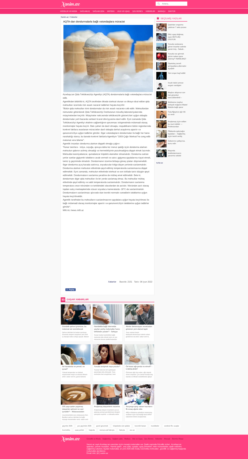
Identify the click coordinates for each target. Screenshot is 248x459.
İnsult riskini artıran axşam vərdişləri (175, 84)
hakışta (122, 430)
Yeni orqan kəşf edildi (176, 73)
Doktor (171, 11)
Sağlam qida (98, 11)
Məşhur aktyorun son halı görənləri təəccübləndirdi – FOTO (176, 95)
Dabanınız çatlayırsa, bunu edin (176, 142)
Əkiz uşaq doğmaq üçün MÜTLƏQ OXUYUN (175, 36)
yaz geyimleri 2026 (84, 426)
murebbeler (155, 426)
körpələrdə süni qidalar (121, 426)
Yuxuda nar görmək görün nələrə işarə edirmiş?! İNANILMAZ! (177, 56)
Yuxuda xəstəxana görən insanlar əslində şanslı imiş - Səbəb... (177, 46)
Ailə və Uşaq (123, 11)
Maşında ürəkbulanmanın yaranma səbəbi (174, 153)
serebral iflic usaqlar (171, 426)
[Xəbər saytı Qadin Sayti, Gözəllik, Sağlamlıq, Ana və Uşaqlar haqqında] (70, 4)
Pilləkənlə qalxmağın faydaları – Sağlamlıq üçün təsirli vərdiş (176, 133)
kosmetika (66, 430)
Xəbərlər (150, 11)
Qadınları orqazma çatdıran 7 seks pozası (177, 26)
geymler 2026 (67, 426)
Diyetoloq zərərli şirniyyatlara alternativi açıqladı (177, 65)
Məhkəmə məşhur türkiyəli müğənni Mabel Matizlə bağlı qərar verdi (177, 105)
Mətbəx (111, 11)
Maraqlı (161, 11)
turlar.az (159, 163)
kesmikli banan (140, 426)
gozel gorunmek (102, 426)
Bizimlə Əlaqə (177, 439)
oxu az (132, 430)
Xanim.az (65, 17)
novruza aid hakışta (107, 430)
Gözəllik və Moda (68, 11)
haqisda (92, 430)
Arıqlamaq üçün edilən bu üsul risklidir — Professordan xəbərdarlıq (177, 124)
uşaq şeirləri (79, 430)
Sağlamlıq (85, 11)
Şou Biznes (137, 11)
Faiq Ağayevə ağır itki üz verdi (176, 113)
